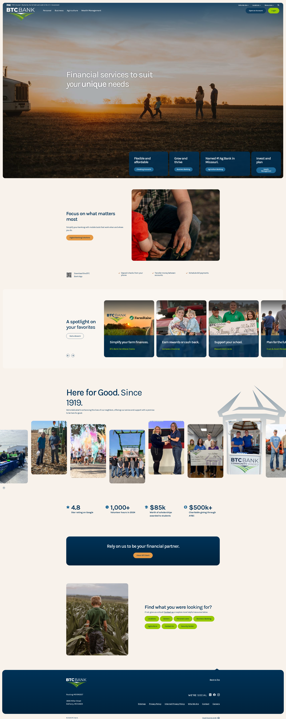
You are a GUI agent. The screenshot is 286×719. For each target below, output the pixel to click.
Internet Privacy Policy (175, 704)
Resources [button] (268, 5)
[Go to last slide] (68, 355)
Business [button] (59, 10)
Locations (152, 619)
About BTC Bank (143, 555)
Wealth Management (266, 170)
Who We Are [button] (242, 5)
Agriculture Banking (215, 169)
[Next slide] (73, 355)
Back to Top (215, 680)
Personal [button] (47, 10)
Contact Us (169, 626)
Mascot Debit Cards (223, 349)
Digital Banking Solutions (79, 237)
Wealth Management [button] (91, 10)
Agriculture (152, 626)
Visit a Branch (75, 336)
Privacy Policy (155, 704)
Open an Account (257, 10)
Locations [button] (255, 5)
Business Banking (183, 169)
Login (275, 10)
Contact (205, 704)
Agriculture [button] (72, 10)
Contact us (169, 612)
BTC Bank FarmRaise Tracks (122, 349)
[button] (90, 275)
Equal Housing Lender (210, 718)
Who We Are (193, 704)
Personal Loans (183, 619)
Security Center (187, 626)
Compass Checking (171, 349)
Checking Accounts (144, 169)
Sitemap (142, 704)
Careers (166, 619)
